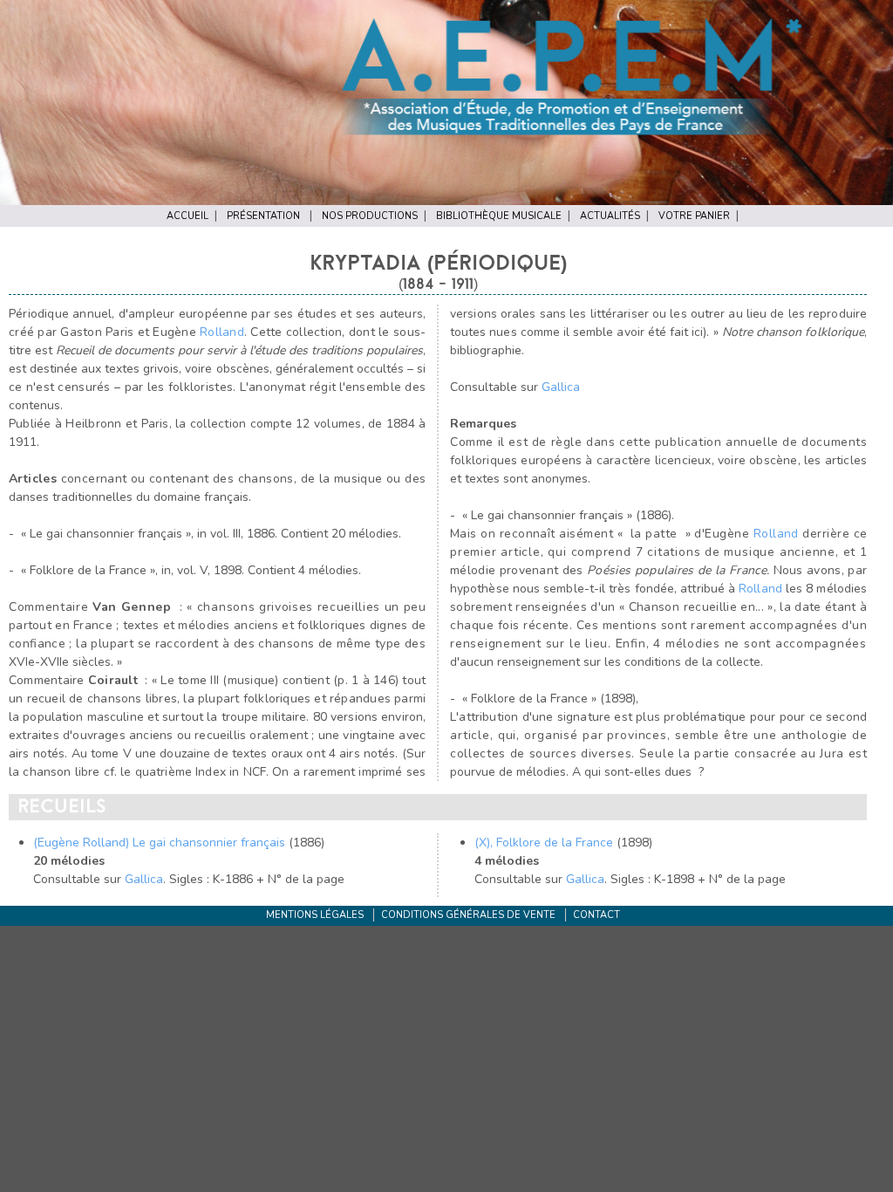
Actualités (610, 216)
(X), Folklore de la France (543, 842)
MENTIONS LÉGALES (315, 914)
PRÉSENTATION (263, 216)
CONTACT (596, 914)
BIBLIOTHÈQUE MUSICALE (499, 216)
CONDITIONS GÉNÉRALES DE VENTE (468, 914)
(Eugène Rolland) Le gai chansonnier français (159, 842)
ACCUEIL (187, 216)
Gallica (561, 387)
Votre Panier (694, 216)
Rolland (222, 332)
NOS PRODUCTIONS (370, 216)
